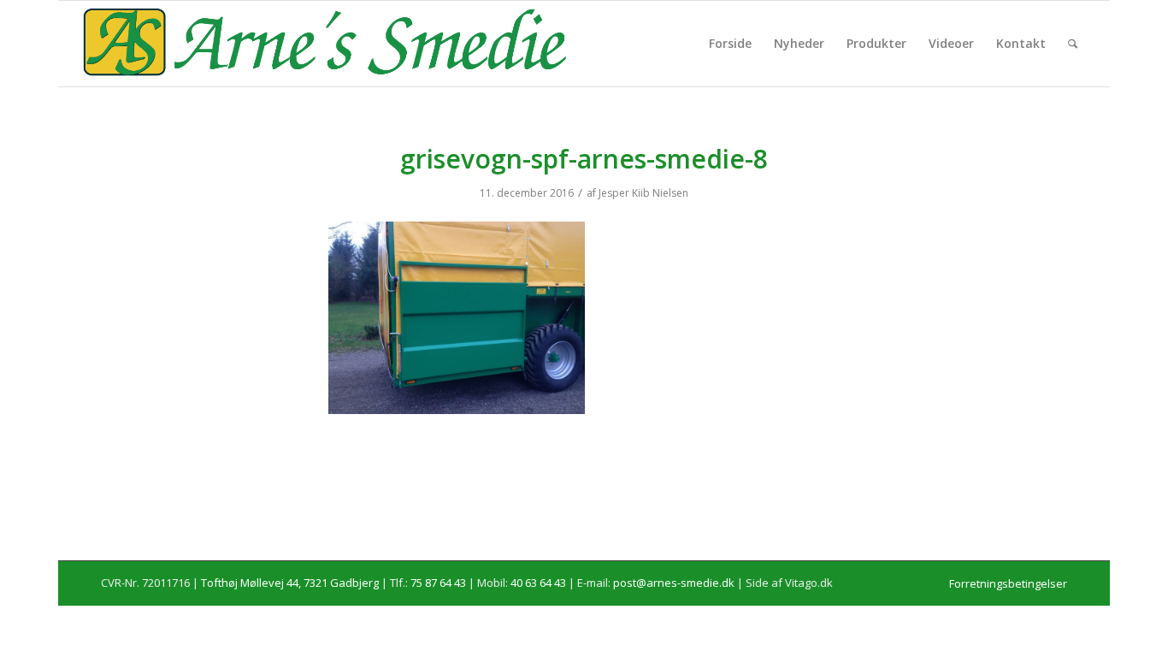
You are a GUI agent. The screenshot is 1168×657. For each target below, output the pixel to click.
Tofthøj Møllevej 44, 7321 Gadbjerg (290, 582)
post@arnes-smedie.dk (673, 582)
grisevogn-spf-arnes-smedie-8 (584, 158)
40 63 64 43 (538, 582)
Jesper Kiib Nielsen (643, 193)
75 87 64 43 (438, 582)
